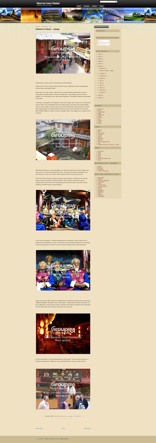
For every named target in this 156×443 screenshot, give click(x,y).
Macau (100, 137)
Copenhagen (101, 112)
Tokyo (99, 160)
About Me (86, 6)
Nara (99, 155)
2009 (99, 59)
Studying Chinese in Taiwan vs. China (108, 144)
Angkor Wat (101, 177)
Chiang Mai (101, 182)
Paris (99, 119)
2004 (99, 97)
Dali (99, 131)
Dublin (99, 113)
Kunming (100, 134)
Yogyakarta (101, 196)
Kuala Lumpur (102, 184)
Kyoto (99, 154)
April (101, 85)
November (102, 68)
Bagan (99, 166)
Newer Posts (39, 428)
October (102, 73)
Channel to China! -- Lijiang (47, 29)
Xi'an (99, 143)
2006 (99, 66)
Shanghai (100, 138)
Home (79, 6)
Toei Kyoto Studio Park (104, 158)
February (102, 90)
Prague (100, 120)
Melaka (100, 187)
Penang (100, 189)
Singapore (101, 190)
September (103, 75)
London (100, 117)
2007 (99, 63)
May (101, 83)
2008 (99, 61)
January (102, 92)
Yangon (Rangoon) (103, 171)
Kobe (99, 152)
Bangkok (100, 179)
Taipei (99, 193)
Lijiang (99, 136)
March (101, 87)
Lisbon (100, 116)
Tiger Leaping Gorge (104, 141)
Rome (99, 122)
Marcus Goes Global (47, 3)
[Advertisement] (57, 423)
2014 (99, 54)
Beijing (100, 130)
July (101, 80)
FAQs (101, 6)
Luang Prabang (102, 186)
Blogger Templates (64, 438)
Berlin (99, 110)
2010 (99, 56)
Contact (94, 6)
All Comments (102, 44)
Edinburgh (101, 114)
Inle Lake (100, 168)
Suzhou (100, 140)
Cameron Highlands (103, 180)
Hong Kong (101, 133)
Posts (100, 41)
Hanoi (99, 183)
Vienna (100, 123)
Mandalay (100, 169)
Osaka (99, 157)
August (102, 78)
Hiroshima (101, 151)
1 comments (77, 416)
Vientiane (100, 195)
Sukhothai (100, 192)
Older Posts (87, 428)
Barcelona (101, 109)
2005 (99, 95)
